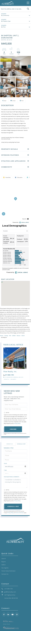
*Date (5, 463)
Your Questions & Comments (11, 476)
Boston (18, 335)
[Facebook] (4, 614)
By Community (5, 15)
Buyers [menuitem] (3, 562)
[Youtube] (12, 614)
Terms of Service (20, 512)
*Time (5, 470)
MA (10, 335)
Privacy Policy (17, 423)
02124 (23, 335)
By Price (3, 27)
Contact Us (6, 379)
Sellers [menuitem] (3, 565)
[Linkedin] (8, 614)
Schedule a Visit (21, 444)
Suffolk (14, 335)
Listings (6, 335)
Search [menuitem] (3, 558)
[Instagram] (17, 614)
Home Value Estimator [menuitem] (8, 571)
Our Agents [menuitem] (5, 568)
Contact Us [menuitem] (4, 574)
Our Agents (13, 379)
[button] (28, 9)
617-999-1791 (9, 375)
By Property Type (5, 21)
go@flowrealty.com (10, 592)
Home (1, 335)
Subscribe (13, 429)
